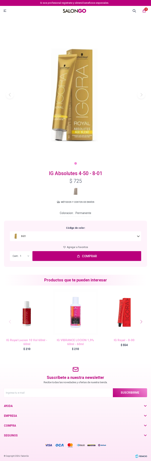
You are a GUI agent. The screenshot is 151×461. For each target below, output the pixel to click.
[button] (75, 163)
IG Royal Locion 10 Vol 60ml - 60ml (26, 342)
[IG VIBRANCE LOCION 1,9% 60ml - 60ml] (76, 312)
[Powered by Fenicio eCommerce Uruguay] (141, 456)
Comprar (89, 256)
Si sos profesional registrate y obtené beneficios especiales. (74, 2)
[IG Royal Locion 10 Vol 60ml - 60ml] (27, 312)
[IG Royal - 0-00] (124, 312)
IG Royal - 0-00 (124, 340)
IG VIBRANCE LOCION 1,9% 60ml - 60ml (75, 342)
